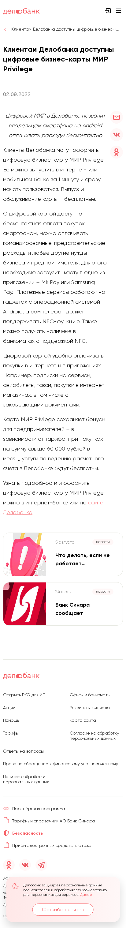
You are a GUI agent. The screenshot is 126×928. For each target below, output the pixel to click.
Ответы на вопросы (23, 751)
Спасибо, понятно (63, 909)
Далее (86, 894)
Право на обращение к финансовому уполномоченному (60, 763)
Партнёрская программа (38, 808)
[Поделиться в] (116, 117)
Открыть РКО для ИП (24, 694)
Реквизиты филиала (90, 707)
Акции (9, 707)
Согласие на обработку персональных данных (94, 736)
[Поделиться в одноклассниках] (116, 152)
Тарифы (11, 733)
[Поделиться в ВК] (116, 134)
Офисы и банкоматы (90, 694)
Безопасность (27, 833)
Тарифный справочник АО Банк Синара (53, 820)
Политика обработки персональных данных (26, 779)
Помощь (11, 720)
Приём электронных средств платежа (51, 845)
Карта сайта (83, 720)
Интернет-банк (108, 10)
